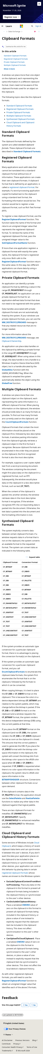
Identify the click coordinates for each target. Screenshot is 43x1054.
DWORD (26, 905)
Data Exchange (14, 31)
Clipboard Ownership (11, 341)
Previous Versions (22, 1040)
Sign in (38, 26)
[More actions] (39, 31)
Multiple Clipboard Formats (15, 65)
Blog (34, 1040)
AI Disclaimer (7, 1040)
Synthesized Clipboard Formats (20, 119)
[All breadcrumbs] (4, 31)
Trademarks (6, 1050)
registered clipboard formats (15, 873)
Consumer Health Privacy (12, 1047)
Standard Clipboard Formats (15, 56)
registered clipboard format (22, 187)
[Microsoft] (21, 26)
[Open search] (32, 26)
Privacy (16, 1044)
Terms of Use (32, 1047)
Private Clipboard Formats (14, 62)
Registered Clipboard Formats (16, 59)
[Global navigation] (2, 26)
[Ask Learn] (35, 31)
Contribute (6, 1044)
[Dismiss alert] (39, 4)
